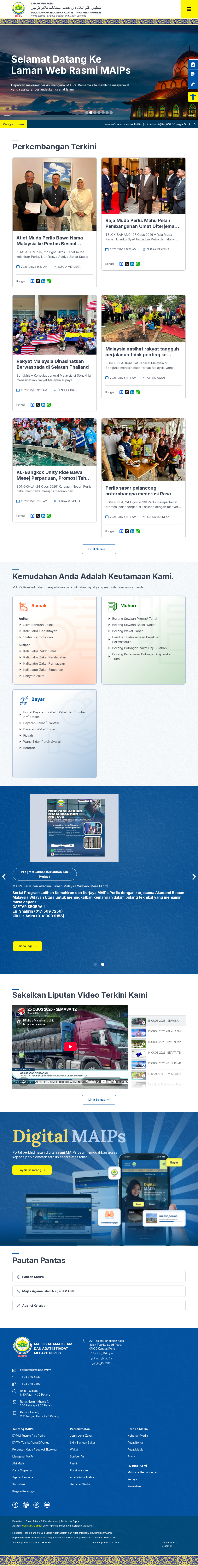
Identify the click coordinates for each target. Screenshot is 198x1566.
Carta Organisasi (22, 1470)
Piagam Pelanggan (24, 1491)
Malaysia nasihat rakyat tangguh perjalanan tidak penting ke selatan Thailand (142, 354)
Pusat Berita (135, 1442)
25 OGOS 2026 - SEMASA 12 (164, 1020)
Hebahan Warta (80, 1484)
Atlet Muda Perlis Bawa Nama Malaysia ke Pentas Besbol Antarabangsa (49, 243)
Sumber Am (77, 1456)
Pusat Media (135, 1449)
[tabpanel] (70, 1047)
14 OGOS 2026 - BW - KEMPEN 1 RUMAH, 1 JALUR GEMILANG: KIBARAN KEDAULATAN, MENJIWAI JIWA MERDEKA (164, 1042)
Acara (131, 1456)
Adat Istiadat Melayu (83, 1477)
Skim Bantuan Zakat (82, 1442)
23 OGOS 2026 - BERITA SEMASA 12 (164, 1031)
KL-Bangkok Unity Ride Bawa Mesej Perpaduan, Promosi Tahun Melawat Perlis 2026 (54, 478)
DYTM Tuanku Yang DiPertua (30, 1442)
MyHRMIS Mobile (31, 1525)
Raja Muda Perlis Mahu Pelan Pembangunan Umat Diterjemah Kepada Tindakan (141, 226)
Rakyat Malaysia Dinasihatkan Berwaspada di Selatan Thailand (52, 364)
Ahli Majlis (18, 1463)
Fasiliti (74, 1463)
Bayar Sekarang (27, 91)
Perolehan (134, 1486)
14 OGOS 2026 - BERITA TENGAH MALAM (164, 1052)
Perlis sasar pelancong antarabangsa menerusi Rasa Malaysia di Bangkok (138, 493)
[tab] (157, 1021)
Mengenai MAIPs (23, 1456)
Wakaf (74, 1449)
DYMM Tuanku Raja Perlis (28, 1435)
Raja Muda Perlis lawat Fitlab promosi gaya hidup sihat (164, 1084)
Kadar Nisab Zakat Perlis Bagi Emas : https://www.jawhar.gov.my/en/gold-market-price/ (85, 124)
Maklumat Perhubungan (143, 1472)
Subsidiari (18, 1484)
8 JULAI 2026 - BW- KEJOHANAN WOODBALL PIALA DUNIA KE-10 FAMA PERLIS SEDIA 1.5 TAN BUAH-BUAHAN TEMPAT (164, 1073)
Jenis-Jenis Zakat (81, 1435)
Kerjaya (132, 1479)
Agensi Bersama (22, 1477)
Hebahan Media (138, 1435)
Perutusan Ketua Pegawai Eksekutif (34, 1449)
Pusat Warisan (79, 1470)
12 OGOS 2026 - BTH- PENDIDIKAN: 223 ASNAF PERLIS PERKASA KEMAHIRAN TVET (164, 1063)
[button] (193, 97)
